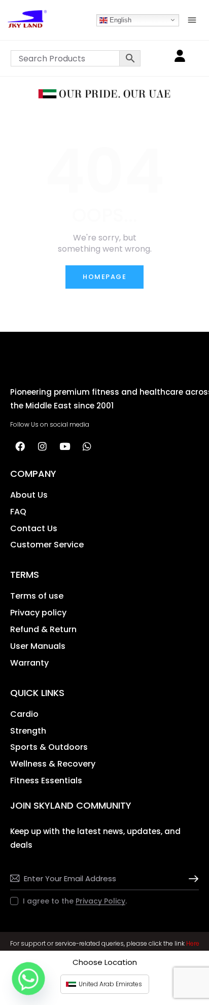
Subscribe (191, 879)
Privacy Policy (100, 901)
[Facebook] (19, 446)
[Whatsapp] (86, 446)
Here (192, 943)
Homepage (104, 277)
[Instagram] (42, 446)
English (119, 19)
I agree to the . (75, 901)
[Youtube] (64, 446)
